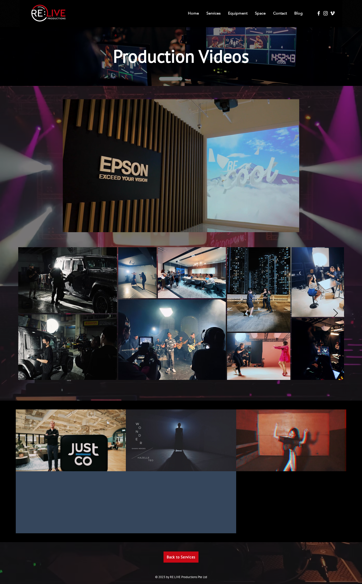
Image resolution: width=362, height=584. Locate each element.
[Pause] (69, 225)
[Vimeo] (332, 13)
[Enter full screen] (292, 225)
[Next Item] (335, 313)
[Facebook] (319, 13)
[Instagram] (326, 13)
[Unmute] (77, 225)
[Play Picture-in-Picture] (284, 225)
